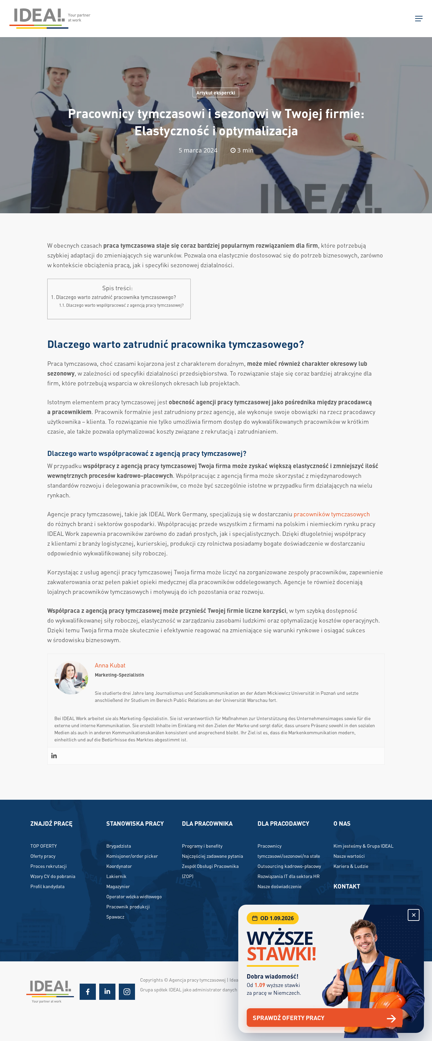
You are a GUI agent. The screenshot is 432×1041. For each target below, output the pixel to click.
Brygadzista (118, 846)
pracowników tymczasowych (332, 514)
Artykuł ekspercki (215, 92)
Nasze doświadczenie (279, 886)
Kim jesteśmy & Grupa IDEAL (363, 846)
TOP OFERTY (43, 846)
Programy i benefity (202, 846)
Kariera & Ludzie (350, 866)
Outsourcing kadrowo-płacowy (289, 866)
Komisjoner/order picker (132, 856)
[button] (419, 18)
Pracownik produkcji (128, 906)
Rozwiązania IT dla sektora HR (289, 876)
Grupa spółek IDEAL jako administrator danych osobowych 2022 (205, 989)
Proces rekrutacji (48, 866)
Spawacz (115, 916)
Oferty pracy (42, 856)
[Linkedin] (54, 755)
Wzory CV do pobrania (52, 876)
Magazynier (118, 886)
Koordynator (119, 866)
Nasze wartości (349, 856)
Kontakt (346, 886)
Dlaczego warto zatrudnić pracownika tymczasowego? (116, 297)
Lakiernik (116, 876)
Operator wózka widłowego (134, 896)
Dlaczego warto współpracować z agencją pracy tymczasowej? (124, 305)
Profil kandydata (47, 886)
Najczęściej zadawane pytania (212, 856)
